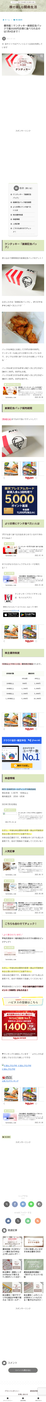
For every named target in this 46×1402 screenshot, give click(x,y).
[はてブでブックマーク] (23, 1204)
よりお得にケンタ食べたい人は (22, 208)
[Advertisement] (23, 102)
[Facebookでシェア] (15, 1204)
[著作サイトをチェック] (8, 1221)
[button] (39, 1204)
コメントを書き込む (23, 1370)
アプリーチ (15, 610)
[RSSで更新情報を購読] (38, 1221)
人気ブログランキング (10, 1081)
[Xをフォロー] (18, 1221)
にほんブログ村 (8, 1069)
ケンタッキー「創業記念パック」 (22, 196)
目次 (22, 188)
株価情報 (16, 219)
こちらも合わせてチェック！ (22, 230)
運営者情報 (34, 1391)
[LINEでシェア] (31, 1204)
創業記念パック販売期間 (22, 202)
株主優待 (7, 1137)
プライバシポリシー (12, 1391)
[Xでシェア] (7, 1204)
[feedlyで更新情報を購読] (28, 1221)
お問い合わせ (23, 1394)
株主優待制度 (18, 215)
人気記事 (16, 224)
